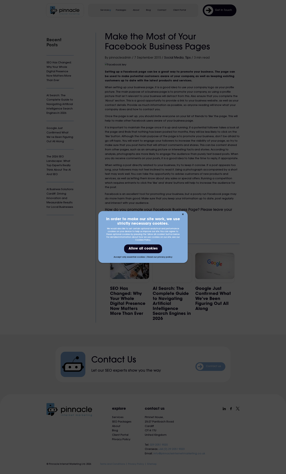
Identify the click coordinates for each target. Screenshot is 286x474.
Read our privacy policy (159, 257)
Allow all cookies (143, 248)
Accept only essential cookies (129, 257)
